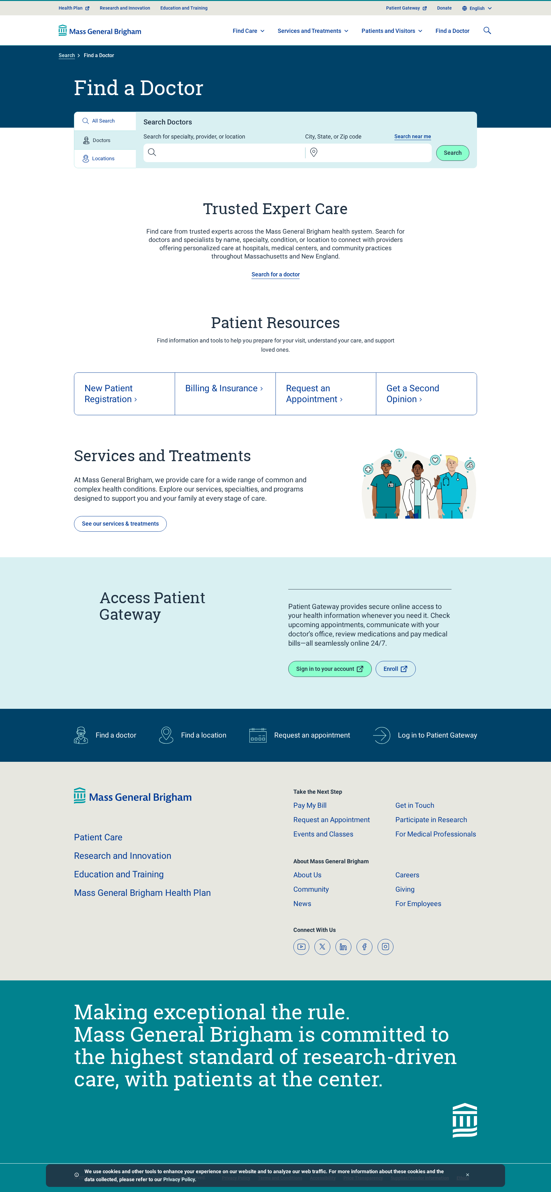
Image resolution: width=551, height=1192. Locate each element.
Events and (323, 834)
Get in (414, 805)
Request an (331, 820)
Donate (444, 8)
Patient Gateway (403, 8)
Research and (122, 856)
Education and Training (184, 8)
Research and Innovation (125, 8)
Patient (98, 837)
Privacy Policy (179, 1179)
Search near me (412, 136)
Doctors (101, 140)
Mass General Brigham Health (142, 893)
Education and (119, 874)
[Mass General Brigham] (100, 30)
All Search (103, 121)
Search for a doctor (276, 274)
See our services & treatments (120, 523)
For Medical (435, 834)
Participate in (431, 820)
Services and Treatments (309, 30)
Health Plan (71, 8)
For (418, 904)
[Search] (487, 30)
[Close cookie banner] (467, 1175)
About (307, 875)
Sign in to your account (325, 668)
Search (67, 55)
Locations (103, 158)
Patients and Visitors (388, 30)
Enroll (391, 668)
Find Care (245, 30)
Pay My (310, 805)
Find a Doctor (452, 30)
